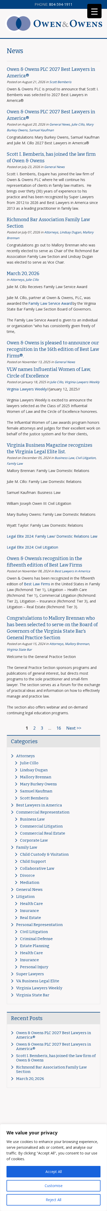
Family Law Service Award (50, 303)
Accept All (53, 1171)
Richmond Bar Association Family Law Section (51, 1069)
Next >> (73, 728)
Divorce (27, 875)
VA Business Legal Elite (37, 981)
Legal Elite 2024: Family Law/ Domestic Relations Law (52, 536)
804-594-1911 (53, 4)
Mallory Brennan (77, 644)
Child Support (33, 861)
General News (59, 124)
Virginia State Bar (19, 649)
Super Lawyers (30, 974)
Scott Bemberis (60, 82)
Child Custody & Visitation (44, 854)
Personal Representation (39, 924)
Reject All (53, 1199)
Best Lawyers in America (72, 571)
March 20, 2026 (23, 273)
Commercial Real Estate (42, 833)
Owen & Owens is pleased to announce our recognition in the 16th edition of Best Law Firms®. (53, 349)
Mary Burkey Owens (38, 784)
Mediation (29, 882)
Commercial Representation (42, 812)
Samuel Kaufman (41, 130)
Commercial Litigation (41, 826)
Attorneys (51, 232)
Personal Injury (34, 967)
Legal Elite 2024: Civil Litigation (32, 547)
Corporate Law (34, 840)
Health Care (31, 903)
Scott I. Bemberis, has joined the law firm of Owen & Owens (56, 1058)
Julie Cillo (77, 124)
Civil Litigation (86, 458)
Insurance (29, 910)
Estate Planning (34, 945)
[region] (53, 1167)
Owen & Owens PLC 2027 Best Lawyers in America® (53, 1035)
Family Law (15, 463)
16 (58, 728)
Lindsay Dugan (70, 232)
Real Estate (30, 917)
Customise (54, 1185)
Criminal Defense (36, 938)
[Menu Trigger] (94, 11)
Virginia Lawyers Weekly (82, 382)
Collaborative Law (37, 868)
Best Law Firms (37, 583)
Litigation (25, 896)
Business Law (64, 458)
